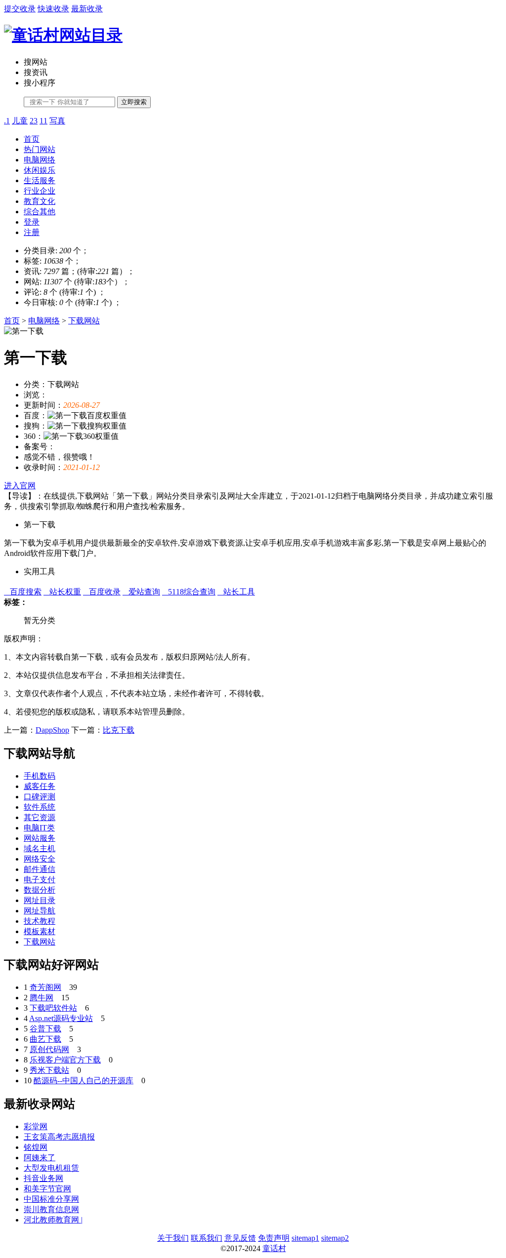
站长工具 (236, 592)
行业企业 (39, 191)
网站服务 (39, 838)
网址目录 (39, 900)
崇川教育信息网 (51, 1209)
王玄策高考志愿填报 (59, 1137)
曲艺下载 (45, 1039)
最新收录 (87, 8)
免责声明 (274, 1238)
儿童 (20, 121)
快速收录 (53, 8)
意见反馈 (240, 1238)
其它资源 (39, 817)
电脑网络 (39, 160)
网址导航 (39, 910)
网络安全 (39, 859)
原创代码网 (49, 1049)
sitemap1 (305, 1238)
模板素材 (39, 931)
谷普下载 (45, 1028)
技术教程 (39, 921)
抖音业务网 (43, 1178)
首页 (32, 139)
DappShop (52, 730)
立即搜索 (134, 102)
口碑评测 (39, 796)
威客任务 (39, 786)
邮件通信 (39, 869)
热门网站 (39, 149)
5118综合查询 (188, 592)
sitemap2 (335, 1238)
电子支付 (39, 879)
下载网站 (84, 320)
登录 (32, 222)
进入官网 (20, 485)
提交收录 (20, 8)
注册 (32, 232)
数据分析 (39, 890)
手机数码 (39, 776)
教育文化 (39, 201)
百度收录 (102, 592)
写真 (57, 121)
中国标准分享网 (51, 1199)
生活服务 (39, 180)
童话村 (274, 1248)
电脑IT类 (39, 828)
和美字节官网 (47, 1188)
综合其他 (39, 211)
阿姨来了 (39, 1157)
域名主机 (39, 848)
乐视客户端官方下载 (65, 1060)
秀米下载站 (49, 1070)
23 (34, 121)
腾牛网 (41, 997)
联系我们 (206, 1238)
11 (43, 121)
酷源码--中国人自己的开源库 (83, 1080)
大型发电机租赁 (51, 1168)
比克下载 (118, 730)
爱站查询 (141, 592)
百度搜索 (23, 592)
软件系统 (39, 807)
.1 (7, 121)
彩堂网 (35, 1126)
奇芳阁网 (45, 987)
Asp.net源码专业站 (61, 1018)
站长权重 (62, 592)
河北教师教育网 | (53, 1220)
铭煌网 (35, 1147)
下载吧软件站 (53, 1008)
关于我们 (173, 1238)
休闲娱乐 (39, 170)
